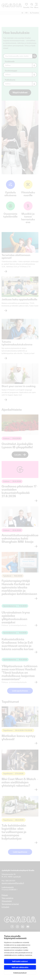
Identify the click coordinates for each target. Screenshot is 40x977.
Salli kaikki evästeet (20, 961)
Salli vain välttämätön (20, 967)
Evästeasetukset (20, 973)
